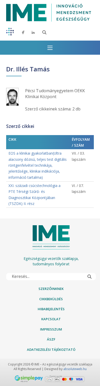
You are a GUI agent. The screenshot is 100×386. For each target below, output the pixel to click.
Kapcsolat (51, 319)
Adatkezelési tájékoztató (51, 349)
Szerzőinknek (51, 288)
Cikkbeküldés (51, 299)
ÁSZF (51, 339)
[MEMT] (10, 32)
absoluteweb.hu (75, 369)
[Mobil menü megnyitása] (50, 48)
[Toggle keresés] (44, 32)
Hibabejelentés (51, 309)
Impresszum (51, 329)
